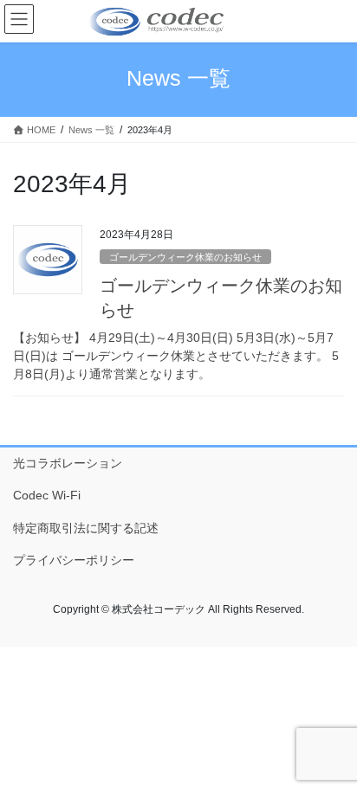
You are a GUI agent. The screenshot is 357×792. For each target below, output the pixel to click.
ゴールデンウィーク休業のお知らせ (185, 257)
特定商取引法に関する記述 (86, 528)
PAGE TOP (331, 753)
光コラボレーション (67, 463)
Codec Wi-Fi (47, 495)
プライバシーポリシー (73, 560)
